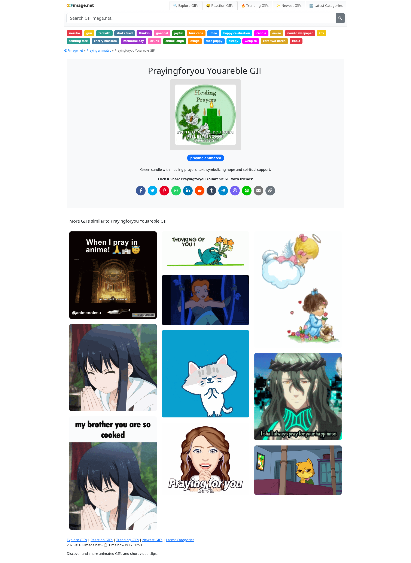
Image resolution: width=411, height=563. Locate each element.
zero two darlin (274, 41)
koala (296, 41)
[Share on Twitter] (152, 190)
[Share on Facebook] (141, 190)
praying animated (205, 158)
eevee (276, 33)
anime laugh (174, 41)
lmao (213, 33)
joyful (178, 33)
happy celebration (236, 33)
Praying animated (99, 50)
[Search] (340, 18)
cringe (195, 41)
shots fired (125, 33)
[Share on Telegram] (223, 190)
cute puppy (214, 41)
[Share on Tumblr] (211, 190)
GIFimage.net (73, 50)
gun (89, 33)
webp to (251, 41)
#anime (78, 406)
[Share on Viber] (235, 190)
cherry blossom (105, 41)
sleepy (233, 41)
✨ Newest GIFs (289, 5)
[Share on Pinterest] (164, 190)
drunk (154, 41)
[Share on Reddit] (199, 190)
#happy (171, 398)
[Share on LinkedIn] (188, 190)
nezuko (74, 33)
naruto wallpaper (300, 33)
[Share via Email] (258, 190)
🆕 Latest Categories (326, 5)
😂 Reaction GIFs (219, 5)
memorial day (133, 41)
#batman (172, 320)
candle (261, 33)
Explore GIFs (77, 540)
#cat (169, 412)
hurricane (196, 33)
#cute (170, 405)
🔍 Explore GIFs (185, 5)
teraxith (104, 33)
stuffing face (78, 41)
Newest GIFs (152, 540)
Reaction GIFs (102, 540)
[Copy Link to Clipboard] (270, 190)
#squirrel (264, 490)
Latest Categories (180, 540)
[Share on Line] (247, 190)
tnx (321, 33)
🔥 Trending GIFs (255, 5)
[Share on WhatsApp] (176, 190)
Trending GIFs (127, 540)
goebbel (162, 33)
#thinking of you (177, 265)
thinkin (144, 33)
